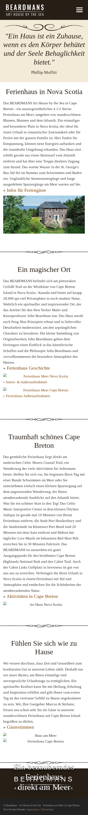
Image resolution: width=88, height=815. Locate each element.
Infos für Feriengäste (26, 190)
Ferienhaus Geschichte (28, 368)
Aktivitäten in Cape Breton (32, 596)
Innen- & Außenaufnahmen (26, 382)
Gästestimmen (20, 727)
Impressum (32, 809)
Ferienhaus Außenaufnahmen (28, 396)
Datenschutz (47, 809)
